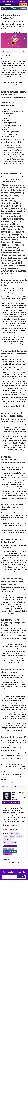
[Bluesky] (8, 830)
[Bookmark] (11, 51)
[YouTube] (6, 830)
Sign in (10, 862)
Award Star (15, 802)
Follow (5, 802)
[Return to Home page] (6, 4)
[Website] (11, 830)
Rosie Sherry (7, 32)
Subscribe (21, 877)
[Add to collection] (16, 51)
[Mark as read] (7, 51)
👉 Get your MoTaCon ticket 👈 (14, 1)
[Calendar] (16, 830)
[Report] (20, 51)
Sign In (23, 4)
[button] (24, 51)
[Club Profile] (13, 830)
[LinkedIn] (3, 830)
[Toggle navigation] (17, 4)
